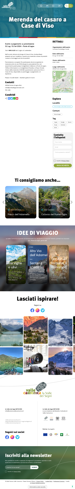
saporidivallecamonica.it (13, 421)
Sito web (7, 90)
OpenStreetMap (65, 92)
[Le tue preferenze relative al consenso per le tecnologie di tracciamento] (72, 486)
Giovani (69, 122)
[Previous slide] (3, 202)
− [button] (54, 75)
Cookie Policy (48, 481)
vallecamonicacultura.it (12, 420)
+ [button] (54, 73)
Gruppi (55, 124)
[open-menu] (71, 6)
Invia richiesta (63, 165)
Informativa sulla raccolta (37, 487)
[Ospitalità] (47, 6)
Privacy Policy (65, 160)
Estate (55, 127)
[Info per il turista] (41, 6)
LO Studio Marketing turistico (37, 483)
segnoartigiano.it (27, 421)
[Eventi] (53, 6)
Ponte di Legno (57, 114)
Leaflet (60, 92)
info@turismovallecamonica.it (14, 411)
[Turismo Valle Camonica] (9, 6)
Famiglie (62, 122)
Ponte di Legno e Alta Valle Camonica (62, 106)
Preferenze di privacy (59, 481)
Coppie (55, 122)
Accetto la (63, 160)
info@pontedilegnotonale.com (14, 87)
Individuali (63, 124)
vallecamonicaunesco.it (13, 423)
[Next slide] (71, 202)
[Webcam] (59, 6)
